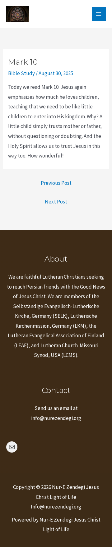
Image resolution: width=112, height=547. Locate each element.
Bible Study (21, 73)
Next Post (56, 201)
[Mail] (11, 447)
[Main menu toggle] (99, 14)
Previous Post (56, 183)
